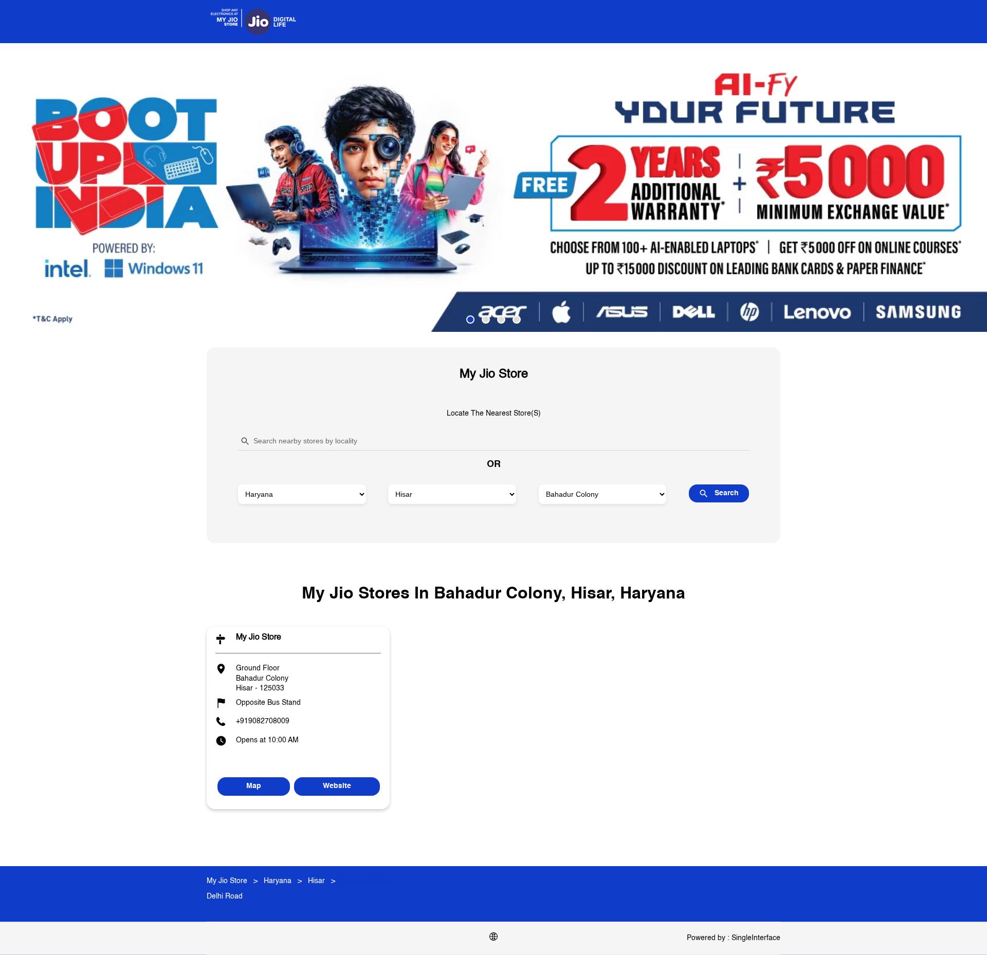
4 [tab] (517, 319)
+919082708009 (262, 721)
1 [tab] (470, 319)
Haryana (277, 881)
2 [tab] (486, 319)
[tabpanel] (493, 187)
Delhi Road (225, 896)
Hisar (316, 881)
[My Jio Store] (253, 22)
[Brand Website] (493, 938)
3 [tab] (501, 319)
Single (756, 938)
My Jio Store (258, 637)
